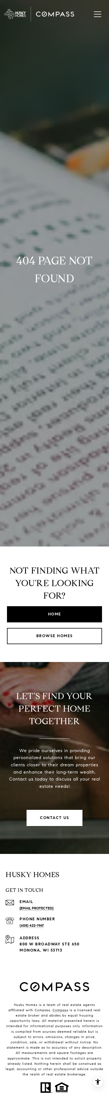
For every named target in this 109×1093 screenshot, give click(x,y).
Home (54, 614)
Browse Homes (54, 636)
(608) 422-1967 (32, 925)
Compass (60, 1010)
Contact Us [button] (54, 817)
